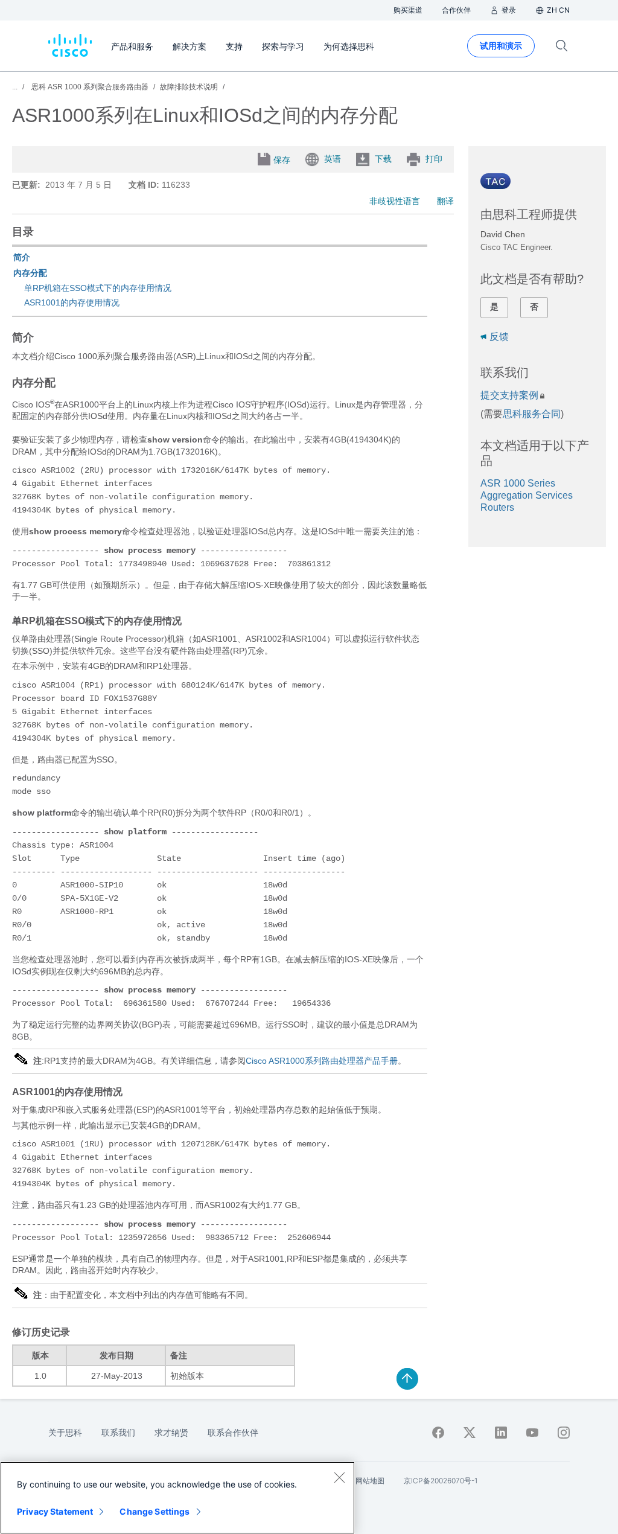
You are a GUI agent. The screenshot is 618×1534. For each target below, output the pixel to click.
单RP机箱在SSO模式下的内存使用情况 (97, 288)
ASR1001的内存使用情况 (71, 302)
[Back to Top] (407, 1379)
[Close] (339, 1477)
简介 (21, 257)
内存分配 (30, 273)
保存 (281, 160)
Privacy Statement (55, 1511)
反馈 (499, 336)
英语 (332, 159)
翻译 (445, 201)
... (15, 87)
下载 (383, 159)
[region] (177, 1498)
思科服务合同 (532, 414)
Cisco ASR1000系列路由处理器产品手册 (322, 1061)
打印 (433, 159)
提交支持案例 (509, 395)
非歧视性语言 (394, 201)
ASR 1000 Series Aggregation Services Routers (526, 495)
